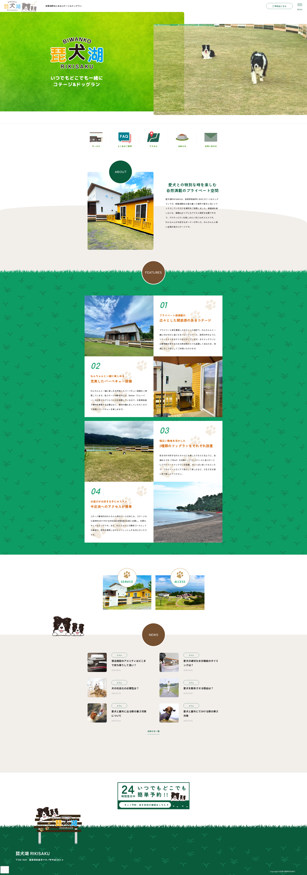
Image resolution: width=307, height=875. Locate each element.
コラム (119, 655)
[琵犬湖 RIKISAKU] (20, 6)
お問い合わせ (211, 146)
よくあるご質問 (125, 146)
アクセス (153, 146)
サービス (96, 146)
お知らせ (182, 146)
